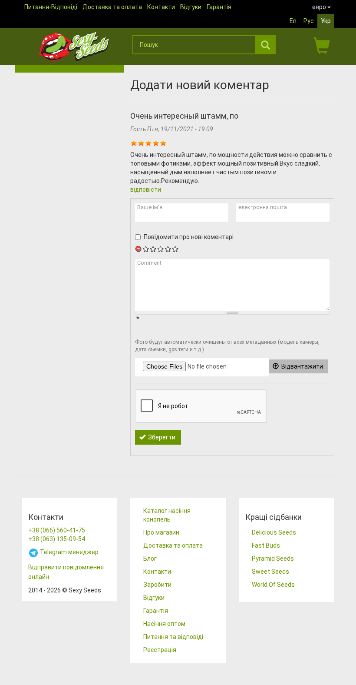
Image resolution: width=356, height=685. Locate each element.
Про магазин (161, 532)
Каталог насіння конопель (167, 515)
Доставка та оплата (112, 6)
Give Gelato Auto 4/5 (168, 249)
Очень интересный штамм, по (184, 115)
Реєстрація (159, 649)
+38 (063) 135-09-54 (56, 538)
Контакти (161, 6)
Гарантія (219, 6)
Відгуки (190, 6)
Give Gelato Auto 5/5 (175, 249)
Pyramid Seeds (273, 558)
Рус (308, 20)
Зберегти (161, 437)
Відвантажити (301, 366)
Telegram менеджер (69, 552)
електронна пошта (262, 207)
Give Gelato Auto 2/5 (153, 249)
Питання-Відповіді (50, 6)
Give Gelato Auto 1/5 (146, 249)
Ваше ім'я (149, 207)
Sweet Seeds (270, 571)
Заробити (157, 584)
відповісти (145, 189)
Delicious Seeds (274, 532)
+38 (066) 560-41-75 (56, 530)
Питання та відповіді (173, 636)
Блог (150, 558)
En (293, 20)
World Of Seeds (273, 584)
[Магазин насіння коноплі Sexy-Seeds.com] (73, 46)
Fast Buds (266, 545)
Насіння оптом (164, 623)
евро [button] (319, 6)
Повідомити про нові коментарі (189, 236)
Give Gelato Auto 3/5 (161, 249)
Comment (149, 262)
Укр (326, 20)
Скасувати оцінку (138, 249)
